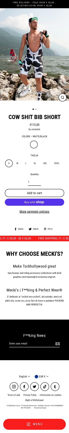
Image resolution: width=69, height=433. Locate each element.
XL (35, 163)
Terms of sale (14, 395)
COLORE (34, 136)
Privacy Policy (29, 395)
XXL (45, 163)
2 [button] (36, 109)
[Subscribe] (57, 343)
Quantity (34, 174)
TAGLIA (34, 155)
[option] (34, 56)
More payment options (34, 211)
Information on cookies (50, 395)
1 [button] (33, 109)
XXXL (57, 163)
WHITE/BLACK (33, 144)
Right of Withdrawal (34, 400)
